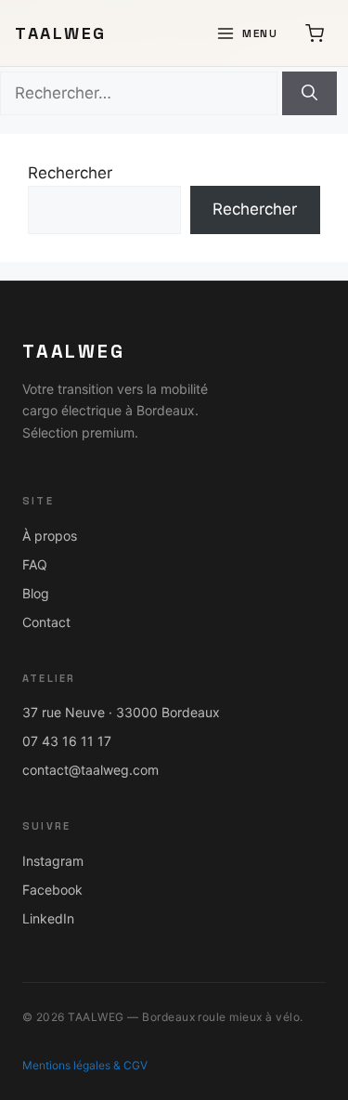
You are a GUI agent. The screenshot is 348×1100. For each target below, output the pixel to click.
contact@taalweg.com (90, 770)
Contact (46, 622)
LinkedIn (48, 918)
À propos (49, 535)
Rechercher (70, 173)
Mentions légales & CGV (85, 1065)
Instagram (53, 861)
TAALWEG (61, 33)
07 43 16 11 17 (66, 741)
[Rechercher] (309, 94)
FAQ (34, 564)
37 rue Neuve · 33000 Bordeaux (121, 712)
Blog (35, 593)
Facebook (52, 889)
